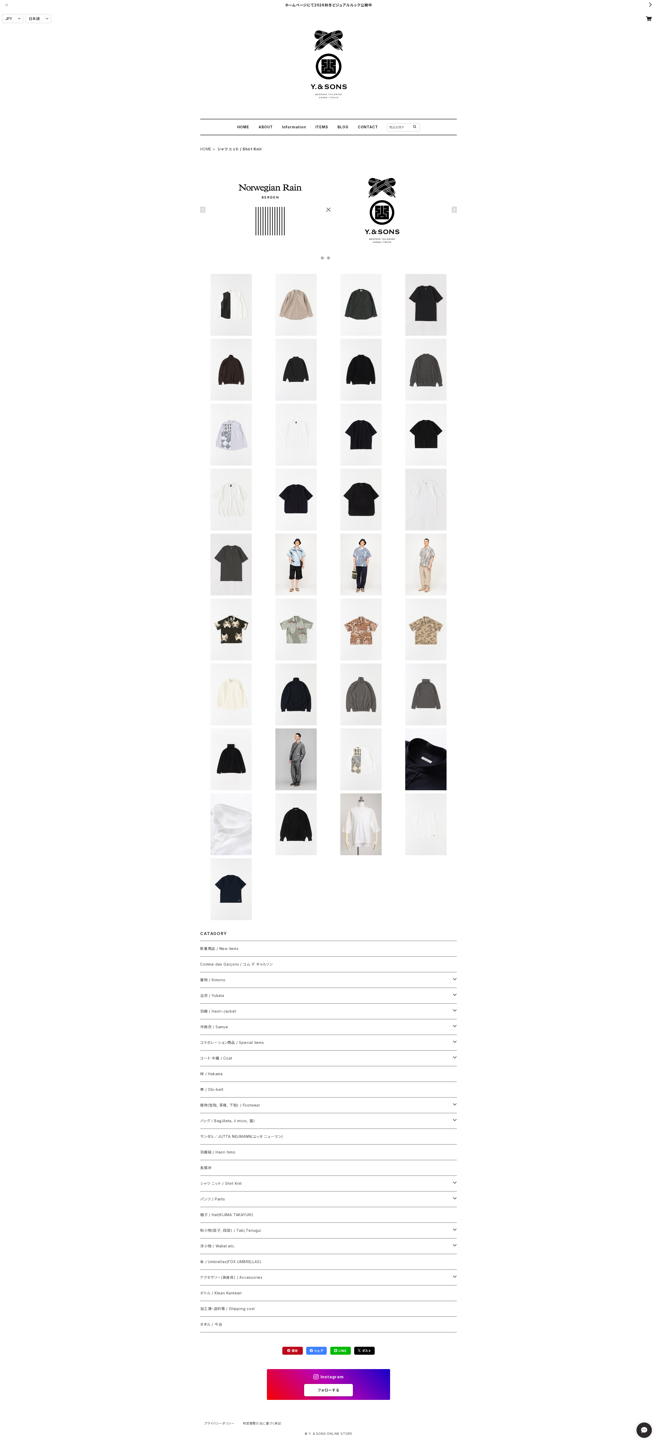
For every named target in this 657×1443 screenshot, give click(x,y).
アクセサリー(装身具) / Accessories (231, 1277)
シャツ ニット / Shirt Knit (221, 1183)
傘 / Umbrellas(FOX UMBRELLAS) (230, 1261)
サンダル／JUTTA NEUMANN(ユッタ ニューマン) (241, 1136)
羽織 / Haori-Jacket (218, 1011)
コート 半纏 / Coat (216, 1058)
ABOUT (265, 127)
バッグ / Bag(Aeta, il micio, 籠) (227, 1121)
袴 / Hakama (211, 1074)
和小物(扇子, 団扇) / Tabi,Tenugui (230, 1230)
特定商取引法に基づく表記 (262, 1423)
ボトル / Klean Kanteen (221, 1293)
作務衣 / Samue (214, 1027)
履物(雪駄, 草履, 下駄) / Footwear (230, 1105)
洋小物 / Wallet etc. (217, 1246)
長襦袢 (205, 1168)
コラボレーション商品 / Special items (232, 1042)
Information (294, 127)
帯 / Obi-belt (212, 1089)
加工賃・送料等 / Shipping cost (227, 1308)
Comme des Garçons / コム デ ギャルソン (236, 964)
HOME (243, 127)
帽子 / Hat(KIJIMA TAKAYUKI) (227, 1215)
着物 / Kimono (213, 980)
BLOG (343, 127)
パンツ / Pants (212, 1199)
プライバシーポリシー (219, 1423)
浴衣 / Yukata (212, 995)
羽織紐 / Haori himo (218, 1152)
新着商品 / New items (219, 948)
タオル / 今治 (211, 1324)
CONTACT (368, 127)
